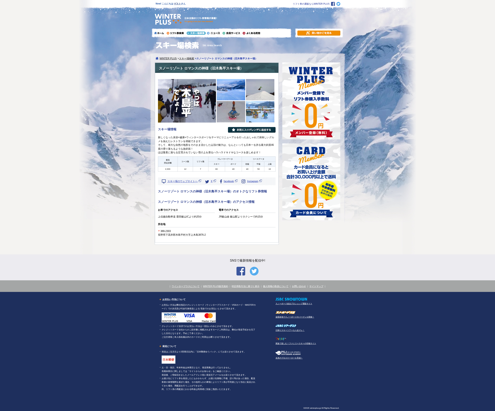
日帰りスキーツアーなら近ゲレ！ (290, 330)
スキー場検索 (186, 58)
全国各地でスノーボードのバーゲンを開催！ (295, 317)
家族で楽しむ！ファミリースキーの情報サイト (296, 343)
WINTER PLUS (168, 58)
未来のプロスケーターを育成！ (289, 358)
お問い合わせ (299, 286)
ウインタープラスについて (186, 286)
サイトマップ (316, 286)
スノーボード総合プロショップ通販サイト (294, 304)
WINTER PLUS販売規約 (215, 286)
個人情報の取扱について (275, 286)
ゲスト (177, 3)
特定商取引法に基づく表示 (245, 286)
